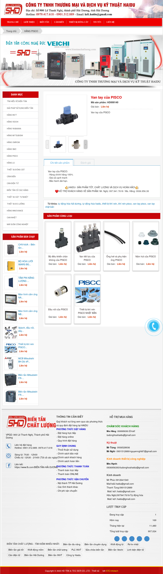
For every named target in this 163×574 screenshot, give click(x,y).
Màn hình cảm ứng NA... (27, 296)
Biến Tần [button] (44, 22)
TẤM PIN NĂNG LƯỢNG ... (26, 279)
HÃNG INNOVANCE (15, 211)
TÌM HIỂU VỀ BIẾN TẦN (17, 101)
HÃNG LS (10, 163)
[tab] (58, 163)
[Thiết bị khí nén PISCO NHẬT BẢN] (90, 290)
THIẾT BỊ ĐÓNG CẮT (16, 170)
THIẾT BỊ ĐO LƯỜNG (16, 204)
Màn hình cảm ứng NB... (27, 312)
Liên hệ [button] (110, 22)
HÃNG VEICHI (12, 122)
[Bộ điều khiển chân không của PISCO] (61, 237)
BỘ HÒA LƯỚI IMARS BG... (25, 263)
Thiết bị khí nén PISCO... (26, 345)
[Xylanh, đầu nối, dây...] (11, 332)
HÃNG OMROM (13, 142)
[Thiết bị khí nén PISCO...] (11, 347)
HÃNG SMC (11, 149)
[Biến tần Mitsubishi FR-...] (11, 379)
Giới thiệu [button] (29, 22)
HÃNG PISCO (12, 156)
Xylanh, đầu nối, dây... (26, 329)
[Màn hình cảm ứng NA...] (11, 298)
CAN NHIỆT (12, 217)
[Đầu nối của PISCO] (61, 290)
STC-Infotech (112, 570)
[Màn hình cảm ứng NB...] (11, 315)
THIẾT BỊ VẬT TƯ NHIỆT (17, 197)
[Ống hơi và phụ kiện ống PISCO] (119, 237)
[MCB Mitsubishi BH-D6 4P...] (11, 363)
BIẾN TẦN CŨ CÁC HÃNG (17, 190)
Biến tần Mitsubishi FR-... (27, 376)
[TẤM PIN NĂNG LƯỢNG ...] (11, 282)
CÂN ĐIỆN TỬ (12, 183)
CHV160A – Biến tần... (26, 246)
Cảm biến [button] (59, 22)
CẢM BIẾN (11, 176)
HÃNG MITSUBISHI (15, 135)
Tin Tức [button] (97, 22)
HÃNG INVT (12, 115)
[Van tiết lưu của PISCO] (90, 237)
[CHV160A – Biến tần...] (11, 249)
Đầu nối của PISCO (58, 309)
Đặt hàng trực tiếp (67, 433)
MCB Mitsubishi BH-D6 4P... (26, 360)
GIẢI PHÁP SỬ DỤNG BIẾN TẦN (20, 108)
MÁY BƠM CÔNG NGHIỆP (17, 224)
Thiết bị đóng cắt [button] (78, 22)
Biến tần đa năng (71, 544)
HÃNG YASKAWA (14, 129)
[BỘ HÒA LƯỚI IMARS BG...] (11, 265)
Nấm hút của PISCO (145, 256)
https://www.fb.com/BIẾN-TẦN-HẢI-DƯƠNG (36, 467)
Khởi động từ (117, 544)
